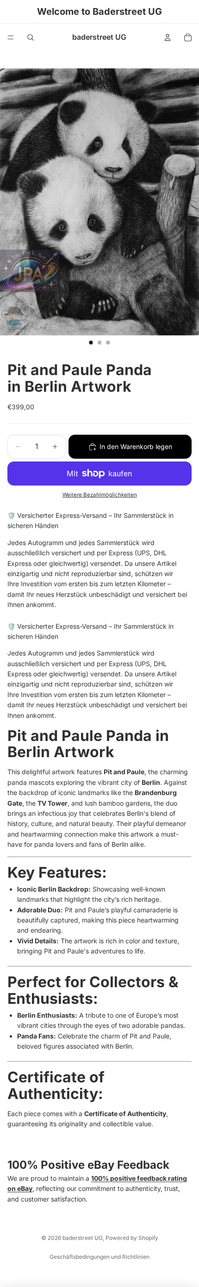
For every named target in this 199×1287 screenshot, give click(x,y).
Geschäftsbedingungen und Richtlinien (99, 1256)
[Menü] (10, 37)
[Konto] (167, 37)
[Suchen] (30, 37)
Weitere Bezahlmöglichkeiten (99, 495)
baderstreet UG (82, 1237)
